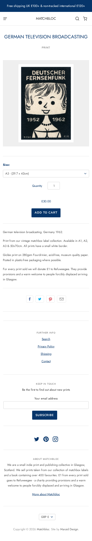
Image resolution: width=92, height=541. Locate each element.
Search (46, 339)
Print (46, 47)
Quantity (37, 186)
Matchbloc (46, 18)
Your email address (46, 398)
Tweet (40, 299)
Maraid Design (69, 529)
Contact (46, 361)
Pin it (50, 299)
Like (29, 299)
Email (61, 299)
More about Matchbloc (46, 494)
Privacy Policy (46, 346)
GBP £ (45, 517)
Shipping (46, 354)
